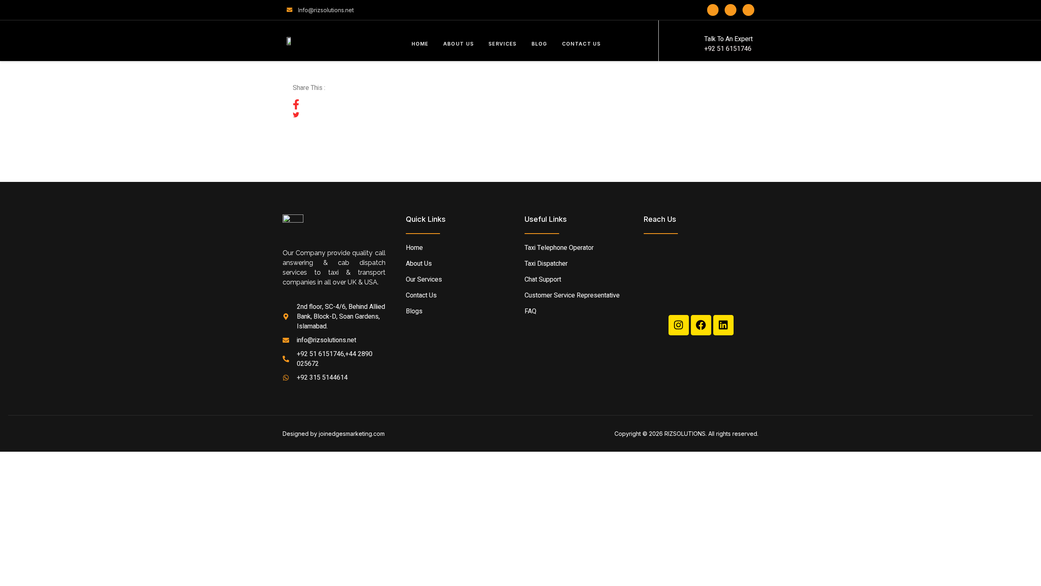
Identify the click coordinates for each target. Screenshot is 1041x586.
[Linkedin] (723, 325)
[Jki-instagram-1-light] (730, 10)
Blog (539, 44)
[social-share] (520, 104)
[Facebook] (701, 325)
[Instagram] (679, 325)
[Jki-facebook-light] (713, 10)
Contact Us (581, 44)
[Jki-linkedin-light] (748, 10)
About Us (458, 44)
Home (420, 44)
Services (502, 44)
